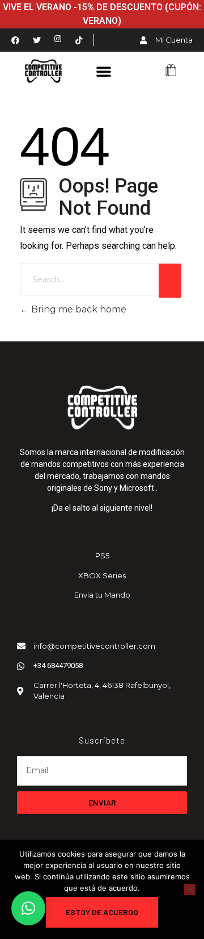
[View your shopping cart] (170, 71)
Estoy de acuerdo (102, 912)
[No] (190, 889)
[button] (104, 71)
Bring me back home (77, 309)
